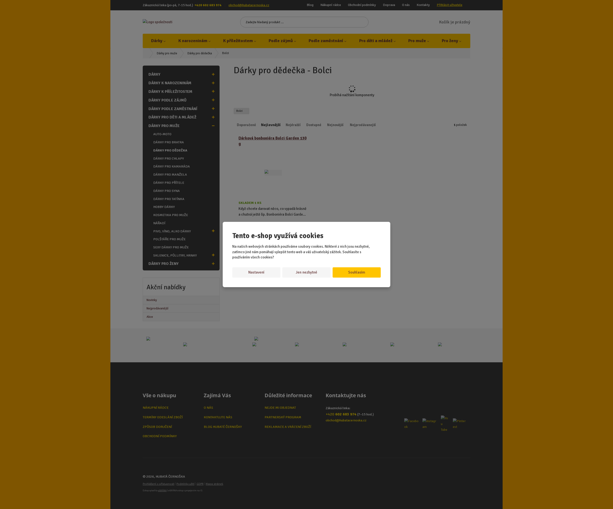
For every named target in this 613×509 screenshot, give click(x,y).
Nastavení (256, 272)
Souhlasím (356, 272)
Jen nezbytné (306, 272)
